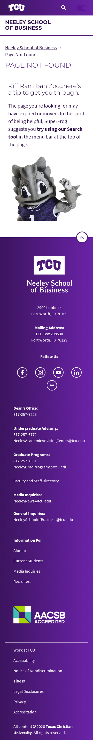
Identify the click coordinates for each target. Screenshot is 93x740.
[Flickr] (52, 385)
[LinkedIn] (76, 372)
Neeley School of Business (28, 25)
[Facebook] (22, 372)
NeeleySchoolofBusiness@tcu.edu (43, 519)
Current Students (28, 560)
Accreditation (25, 711)
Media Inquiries (26, 571)
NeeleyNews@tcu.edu (32, 500)
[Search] (63, 7)
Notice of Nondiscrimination (37, 670)
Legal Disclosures (28, 691)
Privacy (19, 701)
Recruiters (22, 581)
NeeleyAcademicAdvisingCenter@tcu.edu (49, 440)
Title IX (19, 681)
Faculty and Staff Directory (36, 480)
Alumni (19, 550)
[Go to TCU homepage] (16, 8)
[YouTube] (58, 372)
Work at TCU (24, 650)
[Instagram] (40, 372)
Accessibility (24, 660)
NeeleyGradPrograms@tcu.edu (40, 466)
